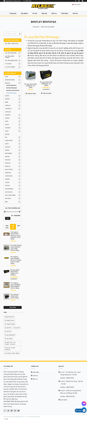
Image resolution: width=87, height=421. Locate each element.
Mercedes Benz (10, 79)
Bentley (7, 83)
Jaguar (7, 134)
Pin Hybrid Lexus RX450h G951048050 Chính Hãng (15, 285)
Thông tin (34, 366)
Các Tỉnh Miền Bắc (11, 53)
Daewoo (7, 115)
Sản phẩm (24, 13)
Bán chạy (7, 227)
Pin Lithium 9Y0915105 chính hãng (15, 296)
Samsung (8, 172)
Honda (7, 118)
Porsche (7, 163)
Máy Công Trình (10, 195)
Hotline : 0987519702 (67, 378)
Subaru (7, 179)
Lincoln (7, 147)
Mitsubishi (8, 153)
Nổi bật (13, 227)
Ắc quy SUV (8, 331)
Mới (18, 226)
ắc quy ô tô (17, 327)
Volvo (7, 124)
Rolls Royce (9, 169)
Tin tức (34, 13)
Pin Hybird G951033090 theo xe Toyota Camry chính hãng (16, 260)
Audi (6, 76)
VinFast (7, 99)
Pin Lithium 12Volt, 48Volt (12, 353)
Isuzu (7, 131)
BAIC (6, 201)
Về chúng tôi (8, 366)
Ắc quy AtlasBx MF (10, 335)
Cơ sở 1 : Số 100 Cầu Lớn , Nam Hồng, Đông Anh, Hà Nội (70, 373)
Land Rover (8, 140)
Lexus (7, 143)
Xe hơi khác (8, 192)
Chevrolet (8, 108)
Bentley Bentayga (43, 21)
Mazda (7, 150)
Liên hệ (75, 13)
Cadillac (8, 105)
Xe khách (8, 198)
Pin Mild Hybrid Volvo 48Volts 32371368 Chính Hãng (16, 247)
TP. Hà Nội (8, 63)
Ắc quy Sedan (8, 338)
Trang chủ (12, 13)
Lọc (8, 218)
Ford (6, 121)
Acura (7, 95)
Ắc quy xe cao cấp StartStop (10, 348)
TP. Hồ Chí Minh (10, 67)
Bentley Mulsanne (11, 85)
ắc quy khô (8, 327)
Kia (6, 137)
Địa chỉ (61, 366)
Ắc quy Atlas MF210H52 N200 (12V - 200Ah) (15, 272)
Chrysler (8, 111)
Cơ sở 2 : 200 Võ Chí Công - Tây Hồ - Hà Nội (71, 382)
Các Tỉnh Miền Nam (11, 60)
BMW (6, 102)
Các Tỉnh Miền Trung (9, 57)
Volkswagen (9, 188)
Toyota (7, 185)
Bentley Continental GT (12, 90)
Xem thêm (12, 307)
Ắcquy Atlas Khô (9, 317)
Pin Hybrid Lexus (9, 320)
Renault (7, 166)
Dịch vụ (54, 13)
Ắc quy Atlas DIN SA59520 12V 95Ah (31, 85)
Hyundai (7, 127)
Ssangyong (8, 176)
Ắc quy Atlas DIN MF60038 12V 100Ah (46, 83)
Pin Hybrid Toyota (10, 324)
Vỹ (7, 419)
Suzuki (7, 182)
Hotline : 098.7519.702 (67, 396)
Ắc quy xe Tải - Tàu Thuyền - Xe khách (10, 343)
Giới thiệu (64, 13)
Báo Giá (44, 13)
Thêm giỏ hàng (31, 93)
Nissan (7, 156)
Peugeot (7, 159)
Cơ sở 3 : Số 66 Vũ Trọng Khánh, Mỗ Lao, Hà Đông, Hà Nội (70, 392)
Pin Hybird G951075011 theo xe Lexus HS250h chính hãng (16, 235)
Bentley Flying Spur (11, 87)
